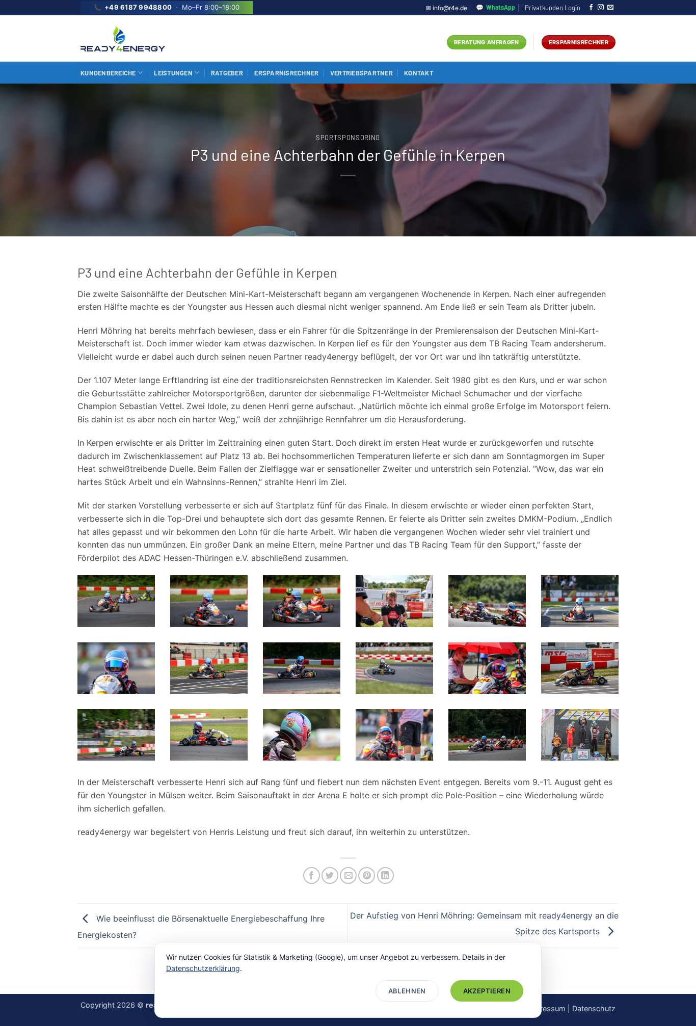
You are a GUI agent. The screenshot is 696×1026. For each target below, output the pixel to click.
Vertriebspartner (361, 73)
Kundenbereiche (108, 73)
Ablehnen (407, 991)
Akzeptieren (487, 991)
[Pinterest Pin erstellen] (366, 875)
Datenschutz (593, 1008)
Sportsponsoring (348, 137)
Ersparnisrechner (286, 73)
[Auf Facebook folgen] (591, 7)
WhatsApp (495, 7)
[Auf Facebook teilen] (311, 875)
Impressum (546, 1008)
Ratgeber (227, 73)
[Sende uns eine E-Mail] (610, 7)
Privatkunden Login (552, 8)
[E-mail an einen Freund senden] (348, 875)
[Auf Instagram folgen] (601, 7)
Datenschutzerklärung (203, 968)
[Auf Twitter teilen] (330, 875)
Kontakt (418, 73)
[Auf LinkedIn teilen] (385, 875)
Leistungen (173, 73)
